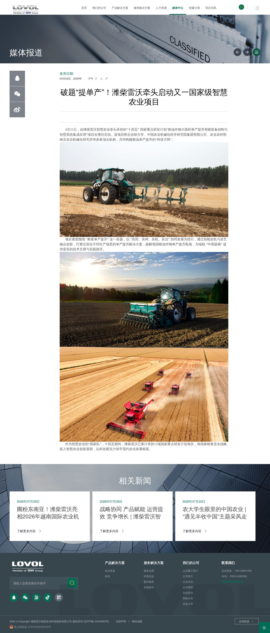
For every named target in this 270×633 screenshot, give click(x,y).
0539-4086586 (238, 576)
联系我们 (228, 562)
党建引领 (194, 8)
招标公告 (188, 598)
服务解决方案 (142, 8)
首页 (84, 8)
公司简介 (188, 576)
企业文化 (188, 581)
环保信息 (149, 576)
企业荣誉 (188, 587)
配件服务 (149, 581)
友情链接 (246, 621)
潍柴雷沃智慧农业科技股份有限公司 (51, 621)
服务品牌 (149, 570)
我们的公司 (99, 8)
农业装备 (110, 570)
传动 (107, 576)
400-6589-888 (243, 570)
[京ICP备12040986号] (96, 621)
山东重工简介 (190, 570)
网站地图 (137, 621)
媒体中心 (177, 8)
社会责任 (188, 592)
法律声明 (121, 621)
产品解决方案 (120, 8)
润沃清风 (210, 8)
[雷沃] (26, 9)
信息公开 (188, 603)
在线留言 (149, 587)
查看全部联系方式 (233, 582)
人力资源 (161, 8)
